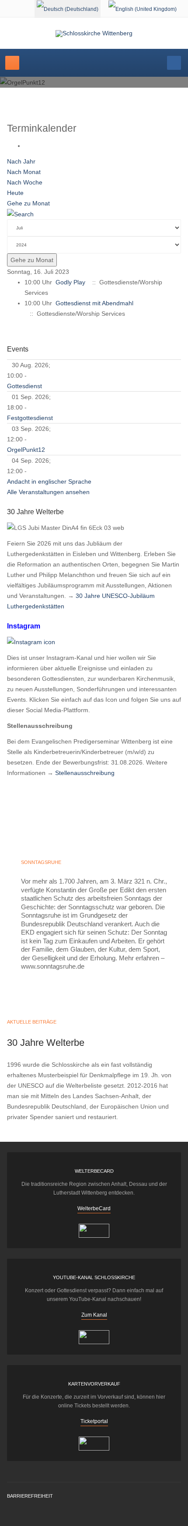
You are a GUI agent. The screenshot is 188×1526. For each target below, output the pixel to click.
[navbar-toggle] (12, 63)
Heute (15, 192)
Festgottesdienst (30, 417)
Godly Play (70, 282)
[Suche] (20, 213)
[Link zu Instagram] (31, 641)
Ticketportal (94, 1421)
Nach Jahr (21, 161)
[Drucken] (26, 145)
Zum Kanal (94, 1315)
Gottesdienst (24, 385)
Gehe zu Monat (28, 203)
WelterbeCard (94, 1208)
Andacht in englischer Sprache (49, 481)
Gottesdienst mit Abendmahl (94, 303)
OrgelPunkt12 (26, 449)
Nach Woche (24, 182)
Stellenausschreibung (85, 772)
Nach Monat (24, 171)
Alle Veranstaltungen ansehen (48, 491)
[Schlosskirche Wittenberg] (94, 33)
